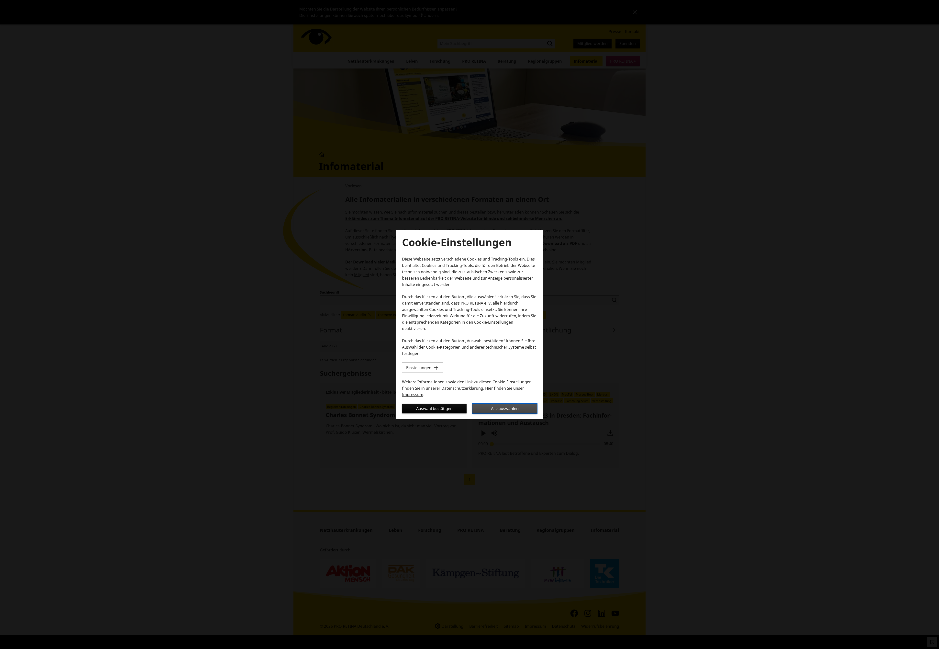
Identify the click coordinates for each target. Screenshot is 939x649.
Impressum (412, 394)
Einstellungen (418, 367)
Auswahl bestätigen (434, 408)
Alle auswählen (505, 408)
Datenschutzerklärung (462, 388)
